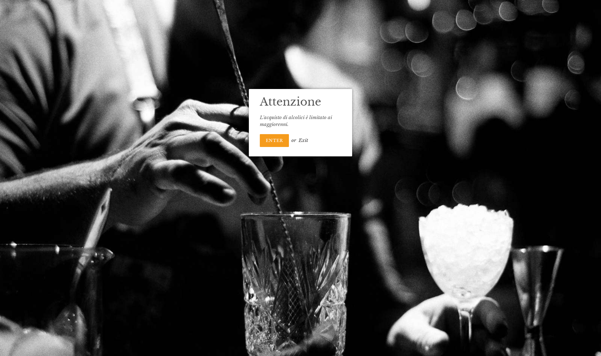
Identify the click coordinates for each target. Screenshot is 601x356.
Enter (274, 140)
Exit (303, 140)
